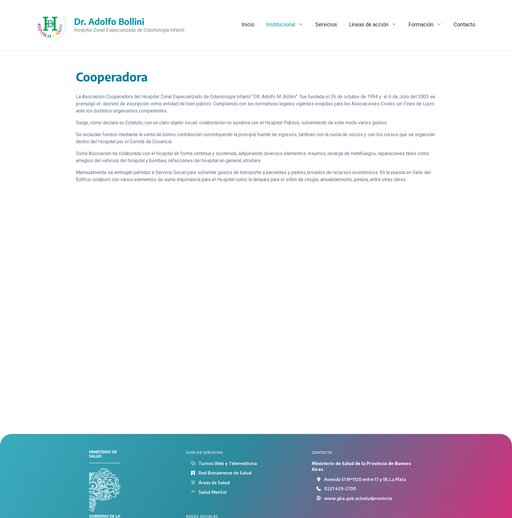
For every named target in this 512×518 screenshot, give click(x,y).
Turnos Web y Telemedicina (228, 463)
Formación (421, 24)
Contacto (464, 24)
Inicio (247, 24)
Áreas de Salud (214, 482)
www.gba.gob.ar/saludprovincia (358, 498)
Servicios (326, 24)
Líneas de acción (368, 24)
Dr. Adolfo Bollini (109, 21)
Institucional (280, 24)
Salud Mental (212, 492)
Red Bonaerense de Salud (225, 472)
